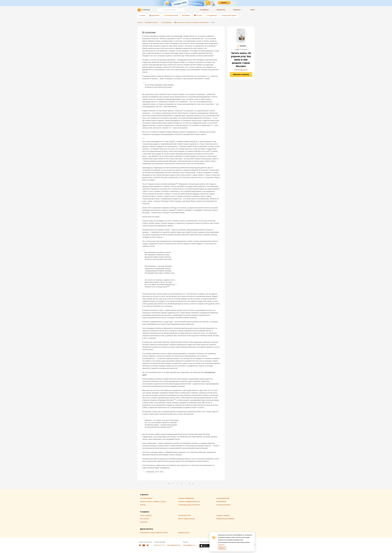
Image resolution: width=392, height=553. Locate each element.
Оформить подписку (241, 74)
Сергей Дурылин (240, 70)
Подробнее (221, 545)
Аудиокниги (155, 15)
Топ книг (199, 15)
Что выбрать (204, 10)
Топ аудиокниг (212, 15)
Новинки (187, 15)
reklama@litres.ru (189, 545)
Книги (143, 15)
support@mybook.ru (173, 545)
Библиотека (221, 10)
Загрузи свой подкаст (229, 15)
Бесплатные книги (171, 15)
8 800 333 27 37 (159, 545)
